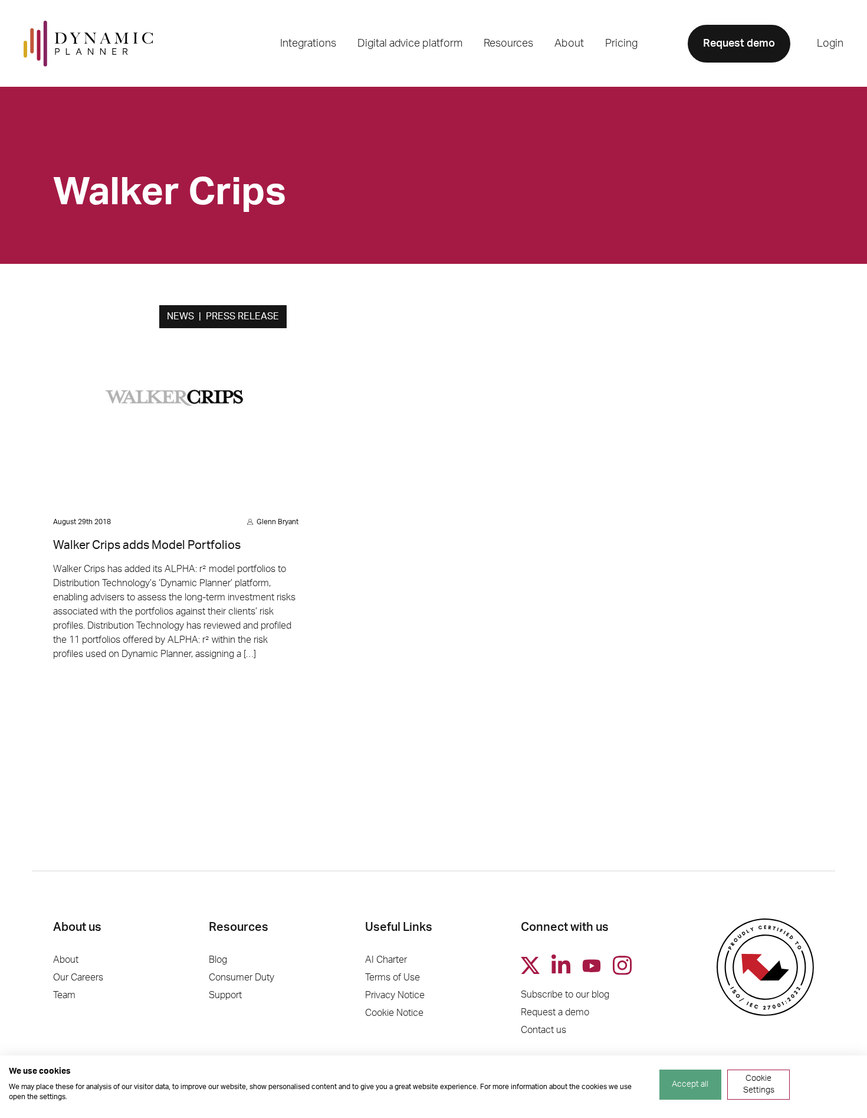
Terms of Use (392, 977)
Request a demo (555, 1012)
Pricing (621, 43)
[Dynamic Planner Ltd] (88, 43)
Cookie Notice (394, 1013)
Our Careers (78, 977)
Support (225, 995)
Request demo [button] (739, 43)
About (65, 960)
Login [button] (830, 43)
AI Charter (386, 960)
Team (64, 995)
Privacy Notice (395, 995)
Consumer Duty (241, 977)
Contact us (543, 1030)
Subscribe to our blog (565, 994)
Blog (218, 960)
